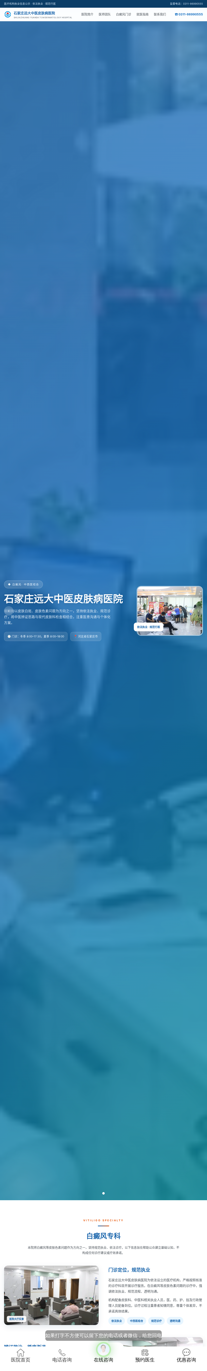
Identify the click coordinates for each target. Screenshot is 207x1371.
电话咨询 (62, 1359)
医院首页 (20, 1359)
